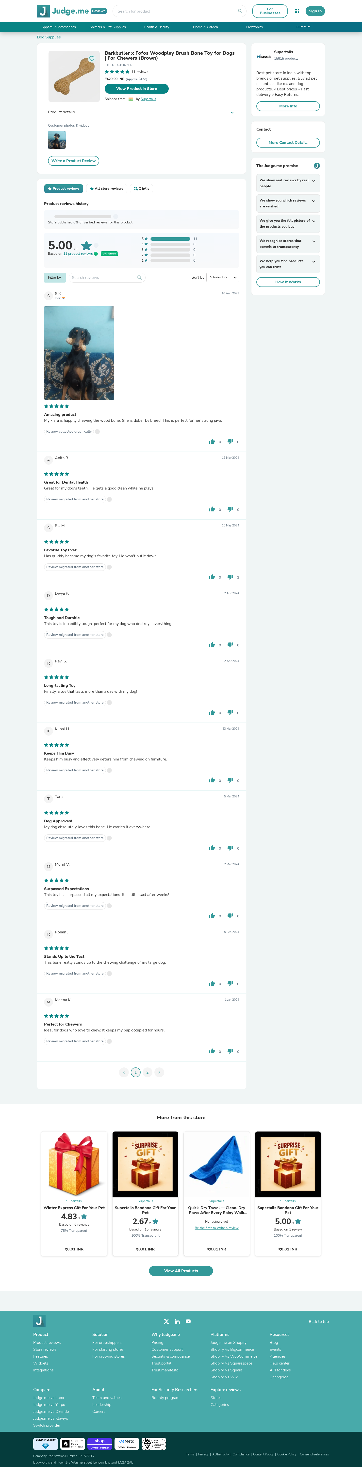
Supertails (148, 99)
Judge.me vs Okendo (51, 1411)
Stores (216, 1397)
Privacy (203, 1454)
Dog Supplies (49, 37)
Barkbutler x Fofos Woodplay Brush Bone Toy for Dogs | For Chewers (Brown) (170, 56)
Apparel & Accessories (58, 27)
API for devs (280, 1370)
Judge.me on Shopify (229, 1342)
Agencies (278, 1356)
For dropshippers (107, 1342)
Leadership (101, 1404)
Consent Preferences (314, 1454)
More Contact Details (288, 142)
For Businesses (270, 11)
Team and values (107, 1397)
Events (275, 1349)
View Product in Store (136, 88)
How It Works (288, 282)
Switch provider (46, 1425)
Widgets (40, 1363)
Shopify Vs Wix (224, 1377)
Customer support (167, 1349)
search (240, 11)
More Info (288, 106)
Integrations (43, 1370)
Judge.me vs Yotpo (49, 1404)
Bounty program (165, 1397)
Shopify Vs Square (226, 1370)
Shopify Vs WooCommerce (234, 1356)
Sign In (315, 11)
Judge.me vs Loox (48, 1397)
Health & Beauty (156, 27)
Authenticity (220, 1454)
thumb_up (212, 441)
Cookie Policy (286, 1454)
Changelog (279, 1377)
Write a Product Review (73, 161)
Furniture (303, 27)
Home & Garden (205, 27)
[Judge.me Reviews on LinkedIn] (177, 1321)
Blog (274, 1342)
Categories (220, 1404)
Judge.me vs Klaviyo (50, 1418)
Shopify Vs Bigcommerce (232, 1349)
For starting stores (108, 1349)
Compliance (241, 1454)
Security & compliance (170, 1356)
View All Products (181, 1271)
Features (40, 1356)
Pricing (157, 1342)
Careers (98, 1411)
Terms (190, 1454)
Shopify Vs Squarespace (231, 1363)
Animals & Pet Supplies (107, 27)
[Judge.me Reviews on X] (166, 1321)
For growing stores (108, 1356)
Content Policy (263, 1454)
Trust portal (161, 1363)
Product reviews (47, 1342)
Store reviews (45, 1349)
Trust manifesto (165, 1370)
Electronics (254, 27)
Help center (279, 1363)
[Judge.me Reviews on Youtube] (188, 1321)
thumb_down (230, 441)
